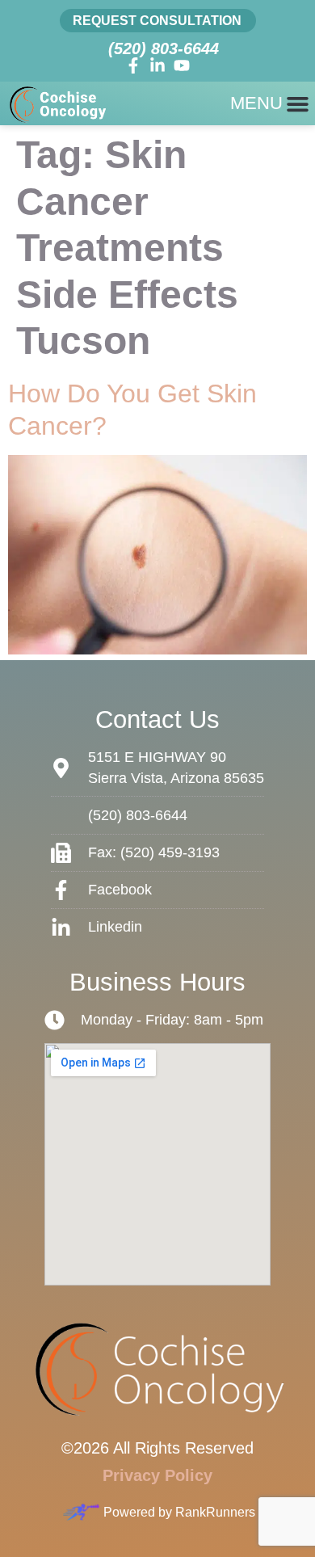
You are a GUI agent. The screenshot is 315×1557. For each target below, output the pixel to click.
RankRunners (215, 1512)
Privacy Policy (157, 1475)
